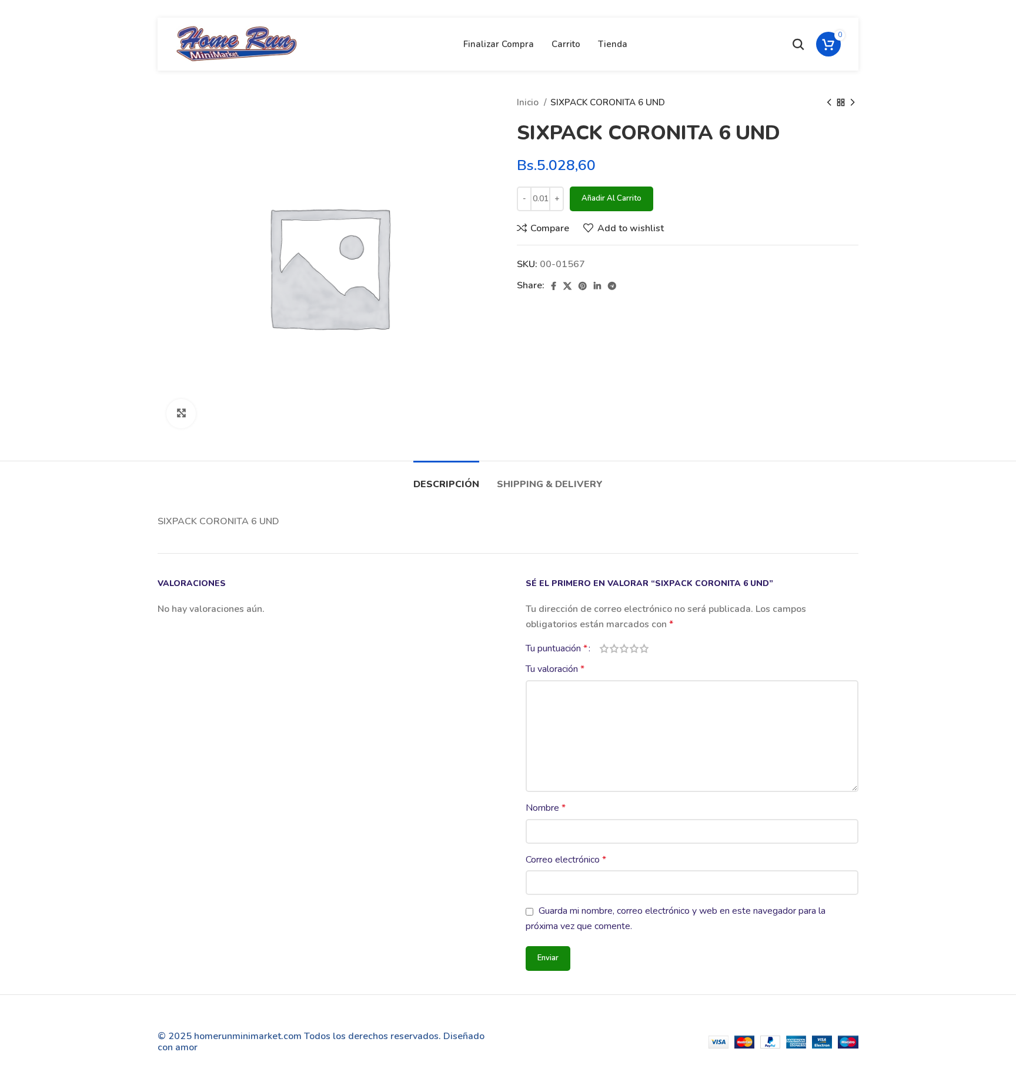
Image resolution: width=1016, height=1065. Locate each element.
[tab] (446, 479)
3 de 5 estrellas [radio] (624, 648)
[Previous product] (829, 102)
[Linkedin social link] (597, 286)
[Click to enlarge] (181, 413)
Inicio (529, 102)
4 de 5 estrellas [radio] (634, 648)
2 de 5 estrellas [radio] (614, 648)
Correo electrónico (566, 859)
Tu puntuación (556, 648)
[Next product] (852, 102)
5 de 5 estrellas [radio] (644, 648)
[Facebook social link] (553, 286)
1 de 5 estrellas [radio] (604, 648)
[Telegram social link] (612, 286)
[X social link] (567, 286)
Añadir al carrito (611, 198)
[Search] (798, 44)
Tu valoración (555, 669)
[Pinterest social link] (582, 286)
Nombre (546, 807)
